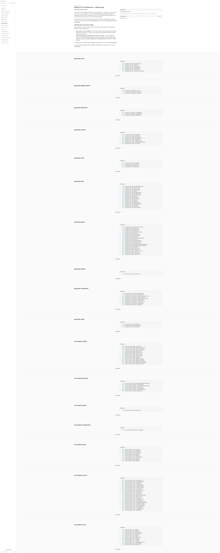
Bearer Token (123, 18)
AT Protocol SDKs (112, 42)
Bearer (160, 16)
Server (141, 10)
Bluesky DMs (93, 38)
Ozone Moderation (102, 38)
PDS (102, 15)
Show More (118, 75)
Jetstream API (77, 46)
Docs (14, 3)
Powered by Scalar (4, 551)
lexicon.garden (95, 20)
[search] (6, 3)
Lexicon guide (77, 22)
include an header (83, 38)
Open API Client (9, 549)
